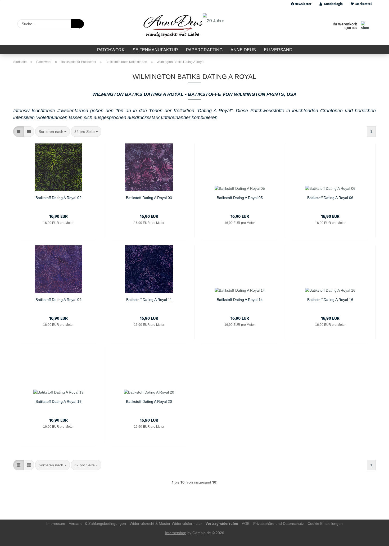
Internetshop (175, 533)
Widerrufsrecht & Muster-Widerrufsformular (166, 523)
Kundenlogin (332, 4)
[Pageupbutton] (374, 538)
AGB (246, 523)
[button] (18, 131)
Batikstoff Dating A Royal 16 (330, 299)
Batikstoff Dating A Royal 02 (58, 198)
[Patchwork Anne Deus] (183, 26)
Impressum (55, 523)
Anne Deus (243, 50)
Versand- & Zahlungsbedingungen (97, 523)
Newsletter (302, 4)
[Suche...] (77, 23)
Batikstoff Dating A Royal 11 (149, 299)
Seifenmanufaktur (155, 50)
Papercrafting (204, 50)
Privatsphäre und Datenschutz (278, 523)
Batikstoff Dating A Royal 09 (58, 299)
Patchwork (111, 50)
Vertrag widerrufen (222, 523)
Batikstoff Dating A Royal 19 (58, 401)
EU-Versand (278, 50)
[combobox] (52, 131)
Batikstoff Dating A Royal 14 (240, 299)
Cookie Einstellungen (325, 523)
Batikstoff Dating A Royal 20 (149, 401)
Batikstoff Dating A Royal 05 (240, 198)
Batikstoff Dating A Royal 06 (330, 198)
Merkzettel (363, 4)
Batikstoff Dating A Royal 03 (149, 198)
